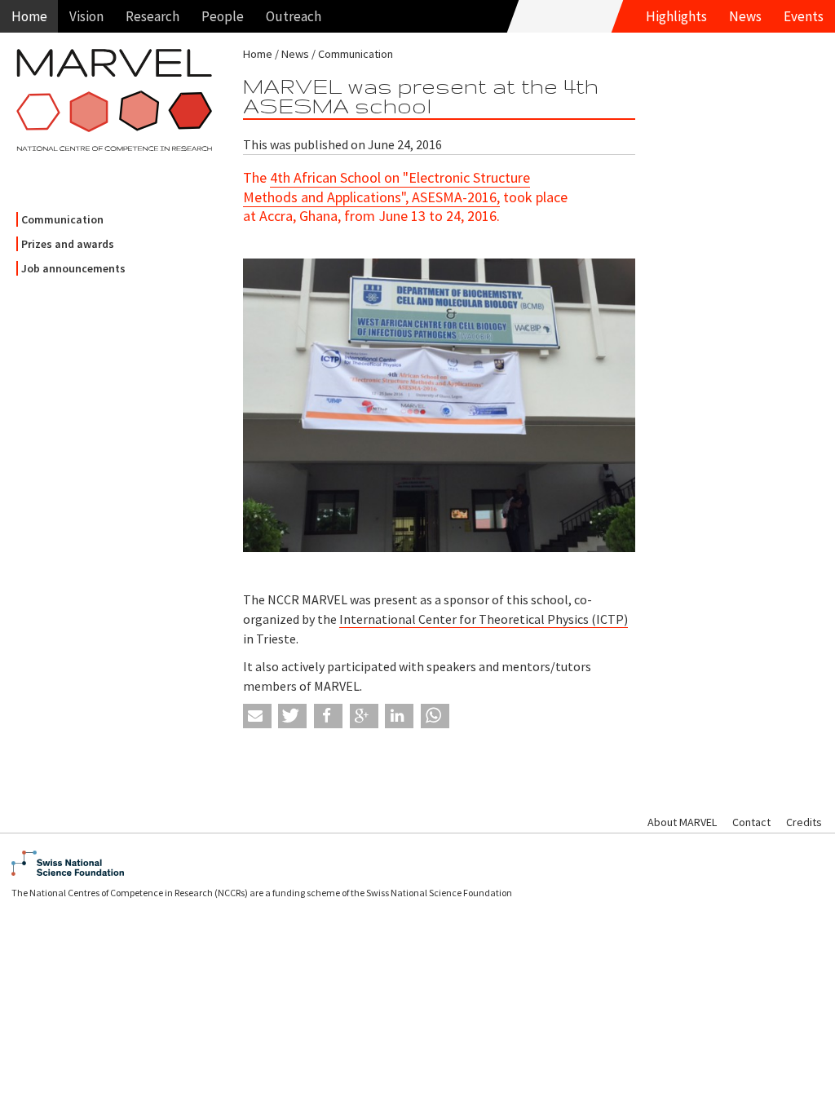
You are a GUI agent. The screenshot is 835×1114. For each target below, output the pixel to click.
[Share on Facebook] (328, 716)
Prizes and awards (67, 244)
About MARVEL (682, 822)
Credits (804, 822)
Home (29, 16)
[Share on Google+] (364, 716)
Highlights (676, 16)
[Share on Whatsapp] (435, 716)
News (745, 16)
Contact (751, 822)
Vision (86, 16)
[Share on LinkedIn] (399, 716)
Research (152, 16)
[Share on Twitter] (292, 716)
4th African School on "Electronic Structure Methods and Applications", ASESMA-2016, (386, 187)
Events (804, 16)
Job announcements (73, 268)
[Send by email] (257, 716)
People (222, 16)
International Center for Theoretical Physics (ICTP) (483, 619)
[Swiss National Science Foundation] (417, 863)
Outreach (293, 16)
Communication (62, 219)
